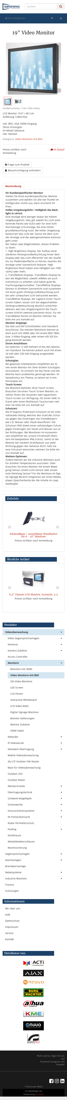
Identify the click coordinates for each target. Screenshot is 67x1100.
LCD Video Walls (19, 706)
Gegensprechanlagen (17, 853)
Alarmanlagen (13, 860)
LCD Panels (16, 693)
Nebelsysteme (13, 872)
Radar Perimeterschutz (21, 823)
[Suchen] (60, 6)
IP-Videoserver (16, 743)
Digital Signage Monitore (24, 712)
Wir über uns (12, 908)
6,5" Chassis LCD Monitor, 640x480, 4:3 (33, 594)
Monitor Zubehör (20, 724)
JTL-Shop (39, 1094)
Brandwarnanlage (15, 866)
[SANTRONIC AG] (11, 6)
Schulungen (12, 890)
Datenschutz (12, 920)
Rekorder (13, 736)
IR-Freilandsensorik (19, 816)
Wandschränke (16, 786)
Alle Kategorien (16, 18)
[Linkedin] (62, 1080)
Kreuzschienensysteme (21, 810)
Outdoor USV (15, 773)
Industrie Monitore (16, 878)
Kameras (13, 644)
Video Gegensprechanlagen (23, 638)
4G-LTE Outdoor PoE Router (23, 761)
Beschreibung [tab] (13, 186)
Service (9, 933)
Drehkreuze (14, 835)
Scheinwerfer (15, 804)
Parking (12, 829)
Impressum (11, 927)
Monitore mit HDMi (21, 669)
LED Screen (16, 687)
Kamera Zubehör (17, 650)
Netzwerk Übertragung (21, 749)
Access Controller (18, 656)
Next (57, 527)
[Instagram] (57, 1080)
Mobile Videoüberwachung (23, 755)
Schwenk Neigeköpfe (20, 798)
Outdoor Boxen (16, 780)
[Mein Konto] (60, 18)
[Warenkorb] (52, 18)
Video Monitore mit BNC (29, 139)
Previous (9, 527)
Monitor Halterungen (22, 718)
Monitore (13, 662)
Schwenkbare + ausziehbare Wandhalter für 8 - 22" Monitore (33, 535)
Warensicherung (17, 847)
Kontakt (9, 939)
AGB (7, 914)
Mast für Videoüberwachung (24, 767)
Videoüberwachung (16, 632)
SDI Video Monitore (21, 681)
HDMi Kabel (17, 730)
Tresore (9, 884)
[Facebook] (51, 1080)
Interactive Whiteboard (23, 699)
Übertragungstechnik (20, 792)
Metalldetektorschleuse (21, 841)
